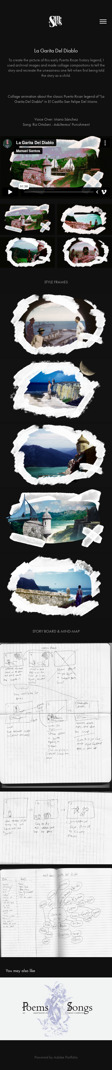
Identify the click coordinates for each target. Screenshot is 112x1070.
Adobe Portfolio (66, 1057)
